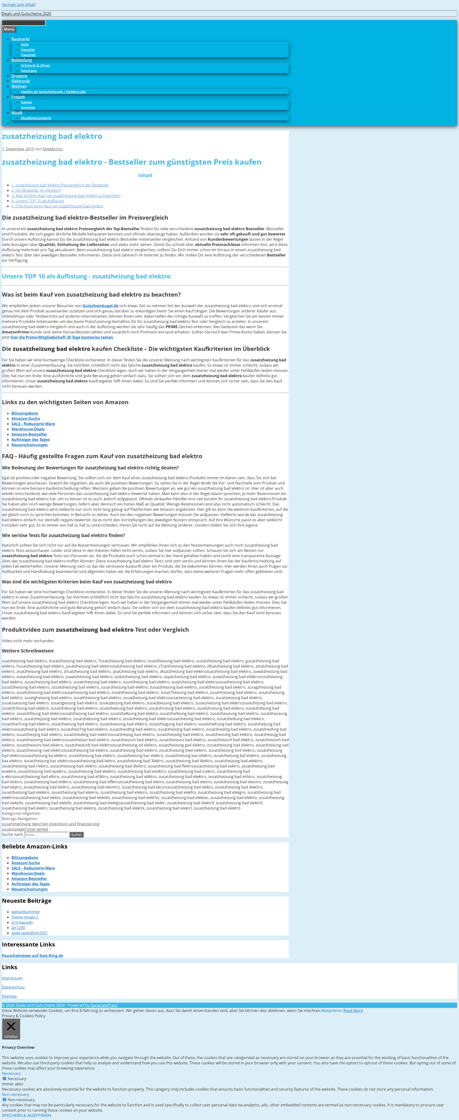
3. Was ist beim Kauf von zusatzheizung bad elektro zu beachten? (66, 195)
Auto (25, 44)
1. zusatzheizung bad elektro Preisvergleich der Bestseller (60, 185)
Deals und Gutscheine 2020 (26, 13)
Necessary (17, 1078)
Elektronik (20, 81)
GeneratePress (103, 1005)
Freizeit (18, 96)
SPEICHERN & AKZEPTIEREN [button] (26, 1115)
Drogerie (19, 75)
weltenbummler (25, 911)
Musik (16, 112)
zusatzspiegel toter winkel (25, 829)
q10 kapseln (22, 922)
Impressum (12, 978)
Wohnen (19, 86)
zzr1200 (18, 927)
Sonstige (28, 107)
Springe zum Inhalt (19, 4)
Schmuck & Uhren (35, 65)
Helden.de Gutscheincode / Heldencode (53, 91)
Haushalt (28, 55)
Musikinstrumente (36, 118)
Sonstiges (29, 70)
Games (26, 102)
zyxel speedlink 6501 (29, 932)
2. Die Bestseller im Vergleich (36, 190)
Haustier (28, 49)
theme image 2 (24, 917)
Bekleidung (21, 60)
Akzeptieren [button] (331, 1010)
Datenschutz (13, 987)
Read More (353, 1010)
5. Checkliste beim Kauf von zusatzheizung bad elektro (57, 206)
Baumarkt (20, 39)
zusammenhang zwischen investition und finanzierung (50, 823)
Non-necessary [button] (15, 1094)
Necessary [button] (11, 1073)
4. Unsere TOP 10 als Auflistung (37, 200)
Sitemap (9, 996)
